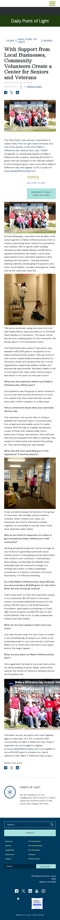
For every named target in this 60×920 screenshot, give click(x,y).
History (8, 845)
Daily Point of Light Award (25, 143)
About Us (9, 841)
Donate (30, 833)
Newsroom (9, 854)
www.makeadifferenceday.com (19, 171)
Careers (8, 859)
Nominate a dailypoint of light (41, 193)
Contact (31, 854)
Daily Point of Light (27, 40)
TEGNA (44, 150)
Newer (48, 40)
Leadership (9, 850)
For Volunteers (34, 850)
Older (10, 40)
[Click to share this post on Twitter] (12, 93)
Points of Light (34, 86)
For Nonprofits (34, 841)
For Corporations (35, 845)
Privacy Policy (34, 859)
